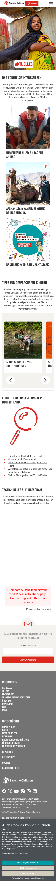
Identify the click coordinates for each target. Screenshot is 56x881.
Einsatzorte (8, 694)
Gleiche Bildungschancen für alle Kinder (27, 475)
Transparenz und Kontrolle (16, 697)
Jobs (4, 710)
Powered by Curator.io (39, 609)
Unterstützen (10, 721)
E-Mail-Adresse (28, 646)
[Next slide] (45, 380)
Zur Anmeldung (28, 659)
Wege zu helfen (9, 733)
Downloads (7, 703)
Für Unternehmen (11, 743)
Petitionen (7, 736)
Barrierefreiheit (10, 768)
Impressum (7, 752)
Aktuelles (7, 687)
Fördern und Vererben (13, 746)
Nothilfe (6, 730)
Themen (5, 691)
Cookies (6, 762)
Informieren (9, 682)
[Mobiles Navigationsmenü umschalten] (51, 3)
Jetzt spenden (8, 727)
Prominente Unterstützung (15, 739)
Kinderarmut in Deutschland (22, 459)
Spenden (34, 3)
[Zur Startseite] (14, 3)
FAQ (4, 707)
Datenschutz (8, 757)
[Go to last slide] (10, 380)
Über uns (6, 700)
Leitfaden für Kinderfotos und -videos (26, 456)
